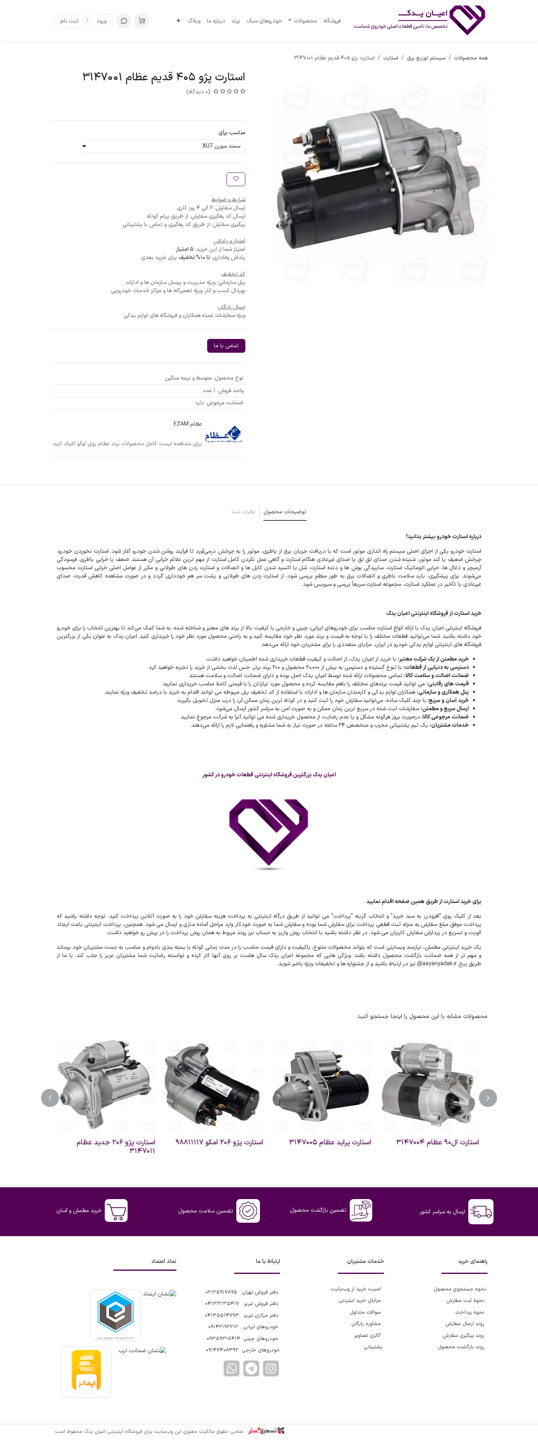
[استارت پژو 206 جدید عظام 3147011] (107, 1084)
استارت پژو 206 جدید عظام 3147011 (118, 1147)
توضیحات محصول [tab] (284, 512)
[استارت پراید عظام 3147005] (323, 1084)
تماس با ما (226, 346)
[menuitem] (332, 21)
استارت (390, 58)
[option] (269, 1097)
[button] (123, 20)
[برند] (223, 434)
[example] (251, 1368)
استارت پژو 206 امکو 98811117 (222, 1142)
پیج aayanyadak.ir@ (442, 964)
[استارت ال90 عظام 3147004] (431, 1084)
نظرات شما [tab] (243, 512)
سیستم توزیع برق (426, 58)
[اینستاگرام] (271, 1368)
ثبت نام (69, 21)
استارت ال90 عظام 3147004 (440, 1142)
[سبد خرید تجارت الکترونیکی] (141, 20)
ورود (101, 21)
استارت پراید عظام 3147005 (332, 1142)
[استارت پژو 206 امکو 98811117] (215, 1084)
